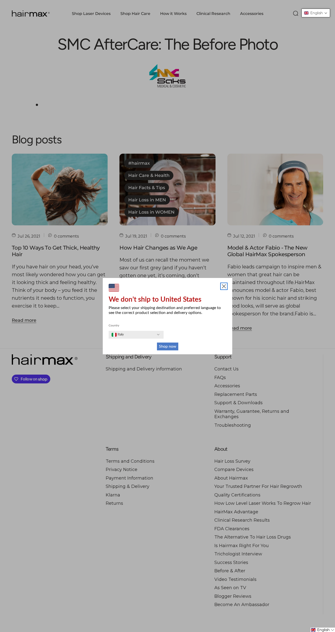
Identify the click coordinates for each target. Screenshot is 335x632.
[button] (316, 13)
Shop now (167, 346)
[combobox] (118, 334)
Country (114, 325)
